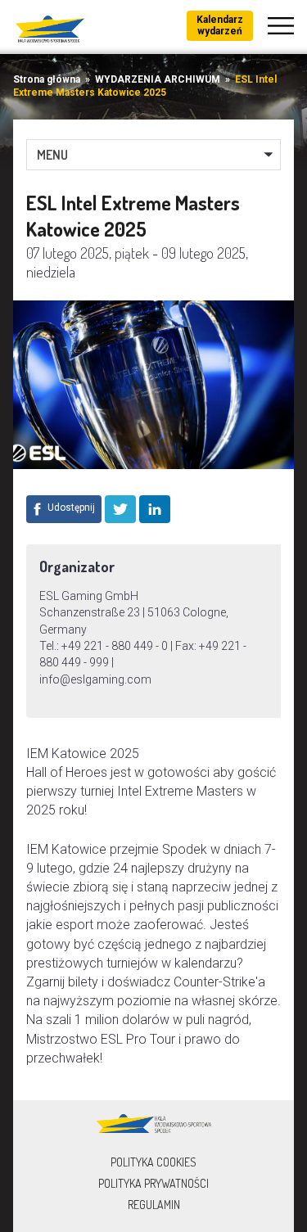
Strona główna (46, 79)
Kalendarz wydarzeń (219, 25)
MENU (52, 155)
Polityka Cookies (153, 1162)
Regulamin (154, 1205)
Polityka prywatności (153, 1183)
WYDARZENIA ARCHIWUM (157, 79)
